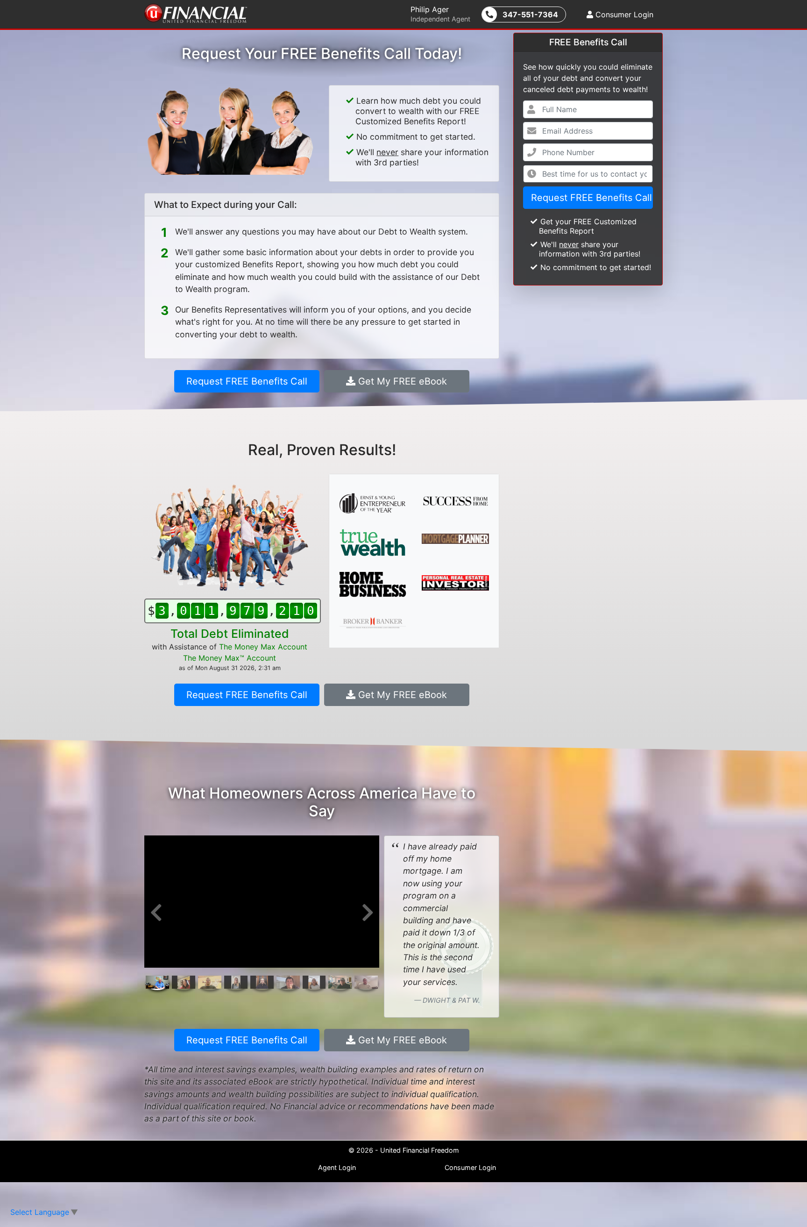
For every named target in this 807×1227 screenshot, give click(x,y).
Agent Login (337, 1167)
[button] (156, 912)
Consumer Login (623, 14)
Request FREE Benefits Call (591, 197)
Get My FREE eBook (401, 381)
